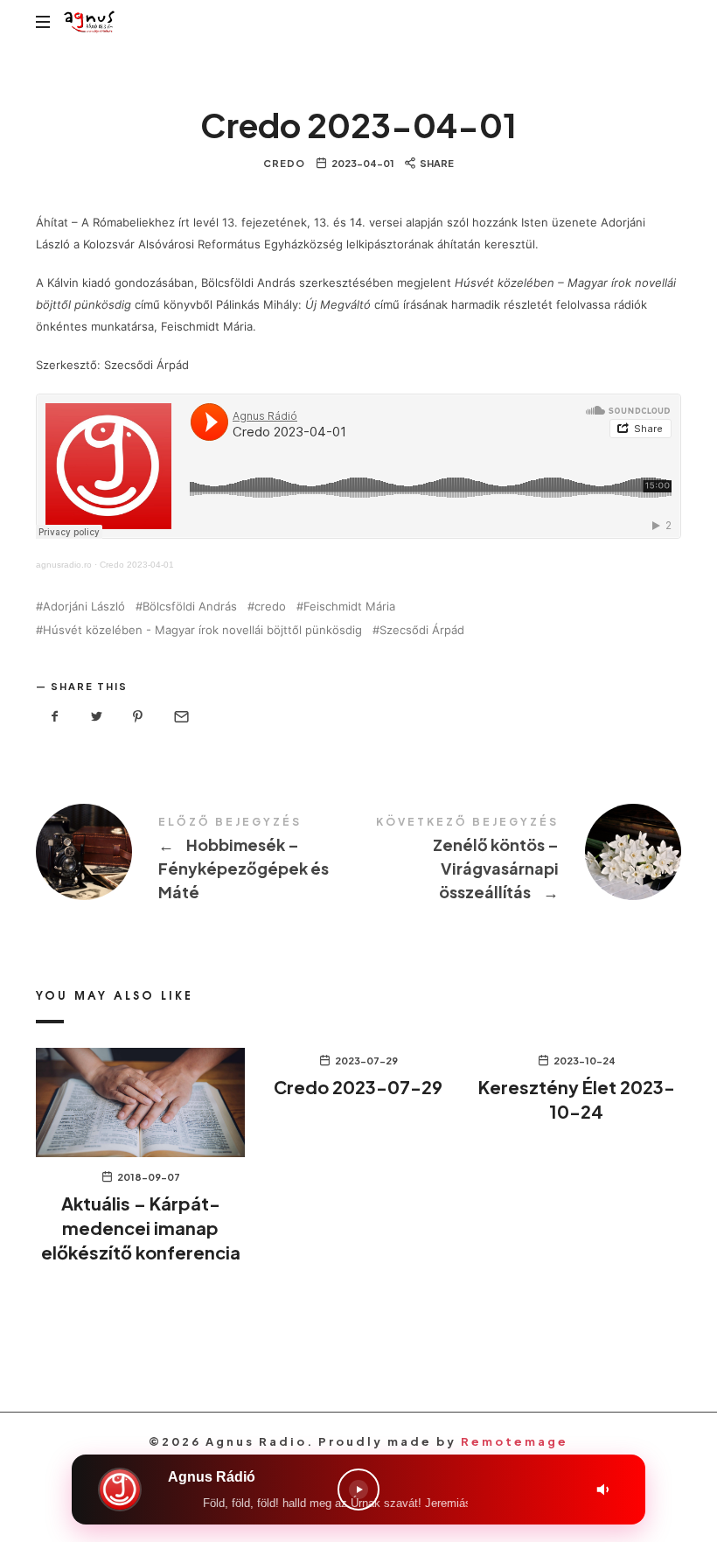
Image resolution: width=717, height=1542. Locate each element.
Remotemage (514, 1441)
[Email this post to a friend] (180, 717)
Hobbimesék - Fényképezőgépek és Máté (197, 862)
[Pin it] (138, 717)
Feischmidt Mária (349, 606)
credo (270, 606)
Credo (284, 163)
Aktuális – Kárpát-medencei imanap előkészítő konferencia (140, 1227)
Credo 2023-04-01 (137, 564)
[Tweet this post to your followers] (97, 717)
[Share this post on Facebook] (55, 717)
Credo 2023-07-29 (358, 1087)
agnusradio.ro (64, 564)
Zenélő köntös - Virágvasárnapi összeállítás (519, 862)
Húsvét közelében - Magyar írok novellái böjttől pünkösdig (202, 630)
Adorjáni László (84, 606)
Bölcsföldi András (190, 606)
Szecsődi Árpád (421, 630)
